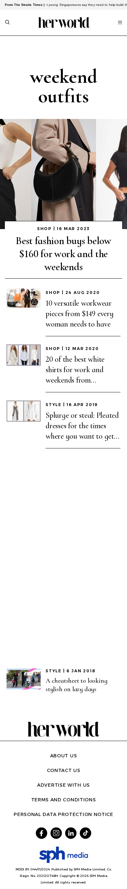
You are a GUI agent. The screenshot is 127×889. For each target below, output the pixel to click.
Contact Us (63, 770)
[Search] (7, 23)
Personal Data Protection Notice (63, 814)
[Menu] (120, 22)
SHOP (44, 228)
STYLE (54, 404)
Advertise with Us (63, 785)
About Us (63, 756)
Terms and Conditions (63, 800)
